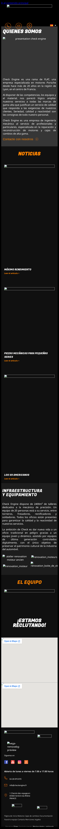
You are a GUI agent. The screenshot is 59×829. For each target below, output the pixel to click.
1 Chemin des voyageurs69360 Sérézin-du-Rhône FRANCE (20, 795)
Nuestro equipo (10, 819)
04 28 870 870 (15, 779)
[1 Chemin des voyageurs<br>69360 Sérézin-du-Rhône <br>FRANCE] (5, 794)
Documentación (46, 815)
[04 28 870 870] (5, 778)
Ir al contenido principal (14, 2)
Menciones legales (33, 819)
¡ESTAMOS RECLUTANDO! (29, 623)
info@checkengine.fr (18, 785)
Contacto (21, 819)
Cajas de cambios (32, 815)
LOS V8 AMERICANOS (16, 475)
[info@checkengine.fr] (5, 785)
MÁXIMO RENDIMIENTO (17, 269)
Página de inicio (10, 815)
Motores (21, 815)
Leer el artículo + (11, 273)
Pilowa (16, 826)
